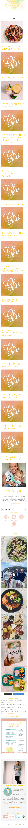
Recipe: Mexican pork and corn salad (12, 396)
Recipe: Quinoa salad (12, 204)
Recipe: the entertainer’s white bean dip (12, 173)
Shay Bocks (22, 823)
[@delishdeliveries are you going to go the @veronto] (14, 653)
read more (17, 503)
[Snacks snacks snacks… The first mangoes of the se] (14, 679)
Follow (14, 505)
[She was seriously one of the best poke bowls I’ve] (14, 601)
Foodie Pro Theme (15, 823)
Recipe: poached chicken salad (10, 300)
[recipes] (6, 517)
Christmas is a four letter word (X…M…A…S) (13, 458)
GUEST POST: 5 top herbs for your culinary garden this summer (13, 268)
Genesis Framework (14, 824)
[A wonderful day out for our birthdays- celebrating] (14, 575)
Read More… (6, 803)
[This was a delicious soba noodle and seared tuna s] (14, 549)
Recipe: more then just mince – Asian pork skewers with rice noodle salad (13, 139)
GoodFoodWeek (14, 7)
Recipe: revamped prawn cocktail (10, 365)
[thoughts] (14, 524)
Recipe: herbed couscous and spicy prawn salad (12, 333)
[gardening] (21, 517)
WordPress (14, 825)
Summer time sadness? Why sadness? (13, 427)
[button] (14, 736)
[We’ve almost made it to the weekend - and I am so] (14, 627)
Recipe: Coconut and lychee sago (12, 105)
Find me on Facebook (14, 807)
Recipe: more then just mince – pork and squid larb (13, 235)
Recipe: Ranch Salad (12, 77)
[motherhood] (14, 517)
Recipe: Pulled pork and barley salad (11, 47)
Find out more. (11, 713)
